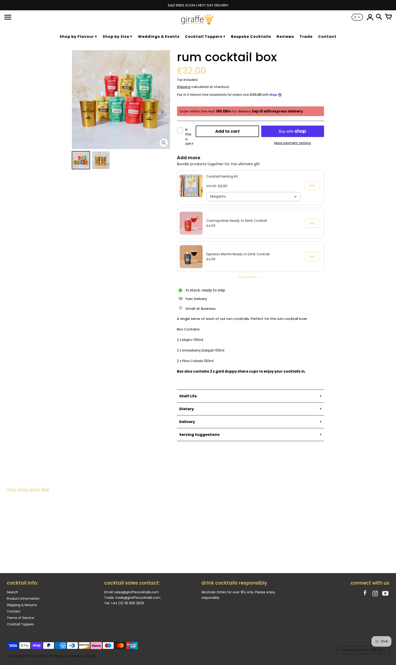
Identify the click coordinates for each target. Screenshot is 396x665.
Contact (13, 611)
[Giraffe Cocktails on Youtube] (385, 594)
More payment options (292, 143)
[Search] (379, 17)
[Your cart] (388, 17)
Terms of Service (20, 618)
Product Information (23, 598)
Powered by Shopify (80, 656)
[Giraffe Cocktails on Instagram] (375, 594)
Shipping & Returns (22, 605)
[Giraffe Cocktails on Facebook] (365, 594)
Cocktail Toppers (20, 624)
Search (12, 592)
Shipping (183, 87)
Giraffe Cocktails (50, 656)
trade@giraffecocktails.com (137, 597)
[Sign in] (369, 17)
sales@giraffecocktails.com (136, 592)
